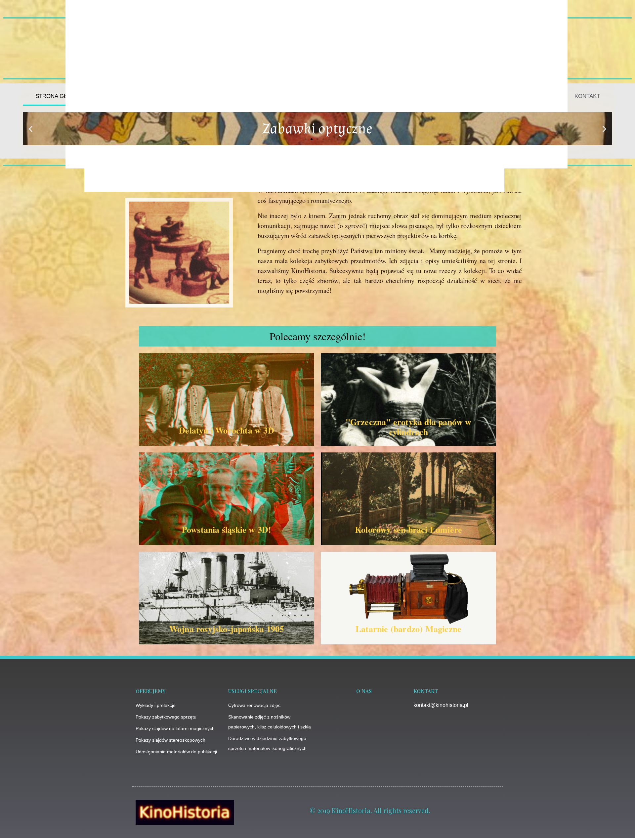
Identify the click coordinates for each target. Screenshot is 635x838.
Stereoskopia (492, 96)
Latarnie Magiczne (283, 96)
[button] (30, 129)
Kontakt (587, 96)
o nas (364, 691)
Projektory (391, 96)
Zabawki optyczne (166, 96)
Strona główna (59, 96)
